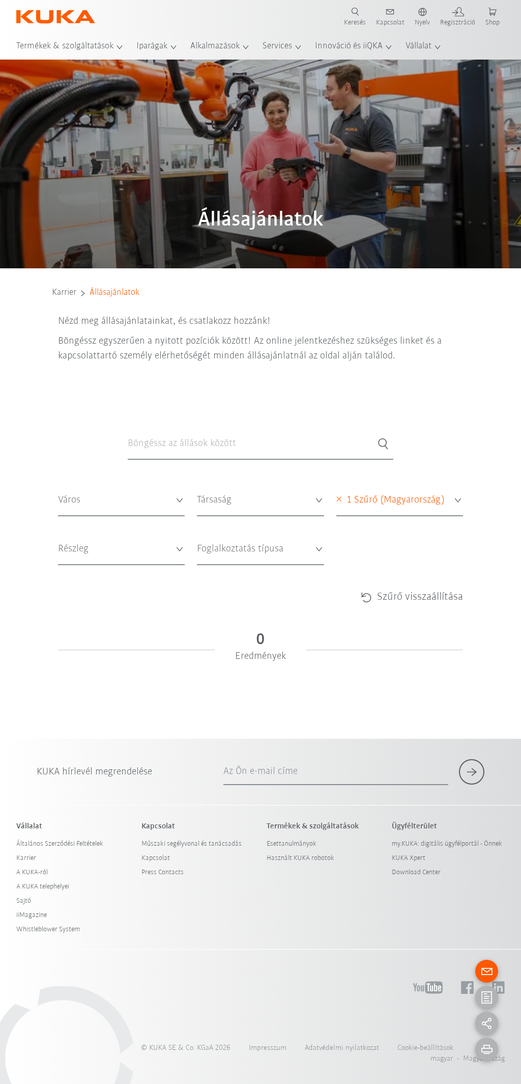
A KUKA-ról (32, 872)
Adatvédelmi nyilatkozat (342, 1048)
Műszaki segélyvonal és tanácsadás (191, 844)
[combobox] (121, 500)
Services (277, 46)
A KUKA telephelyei (42, 887)
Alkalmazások (215, 46)
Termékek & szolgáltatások (64, 46)
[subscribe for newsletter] (471, 772)
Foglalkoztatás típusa (224, 572)
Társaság (208, 523)
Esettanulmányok (291, 844)
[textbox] (118, 500)
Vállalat (418, 46)
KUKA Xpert (408, 858)
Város (65, 523)
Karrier (64, 292)
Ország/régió (353, 523)
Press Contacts (162, 872)
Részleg (67, 572)
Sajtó (23, 901)
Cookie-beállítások (425, 1048)
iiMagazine (31, 915)
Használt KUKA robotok (300, 858)
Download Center (416, 872)
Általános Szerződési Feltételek (59, 844)
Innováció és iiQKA (349, 46)
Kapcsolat (155, 858)
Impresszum (267, 1048)
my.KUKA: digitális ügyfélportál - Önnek (447, 844)
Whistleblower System (48, 929)
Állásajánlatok (114, 292)
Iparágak (151, 46)
